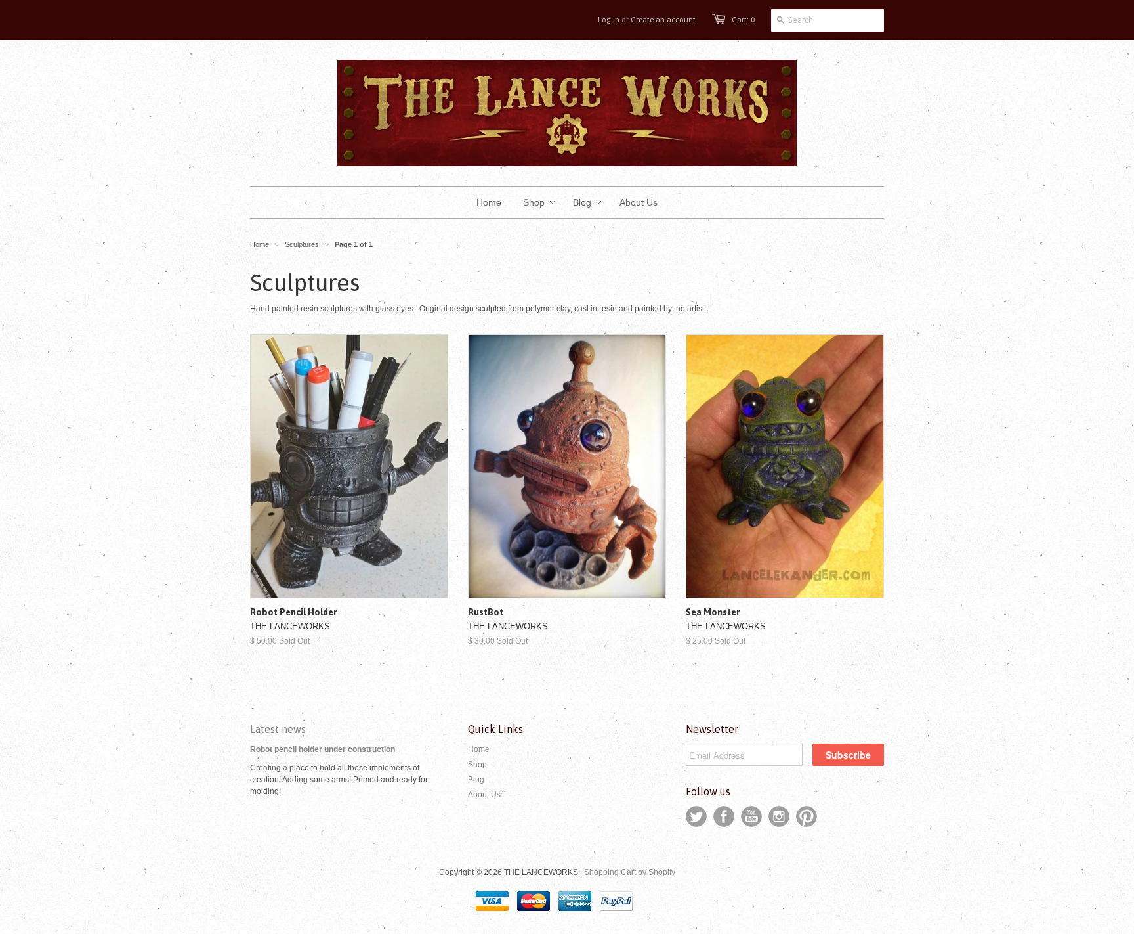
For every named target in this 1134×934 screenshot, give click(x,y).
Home (479, 749)
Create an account (663, 19)
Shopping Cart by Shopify (629, 872)
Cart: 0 (743, 19)
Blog (476, 779)
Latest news (278, 729)
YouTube (751, 816)
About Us (484, 794)
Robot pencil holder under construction (322, 749)
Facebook (723, 816)
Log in (609, 19)
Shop (477, 764)
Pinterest (806, 816)
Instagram (778, 816)
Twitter (696, 816)
